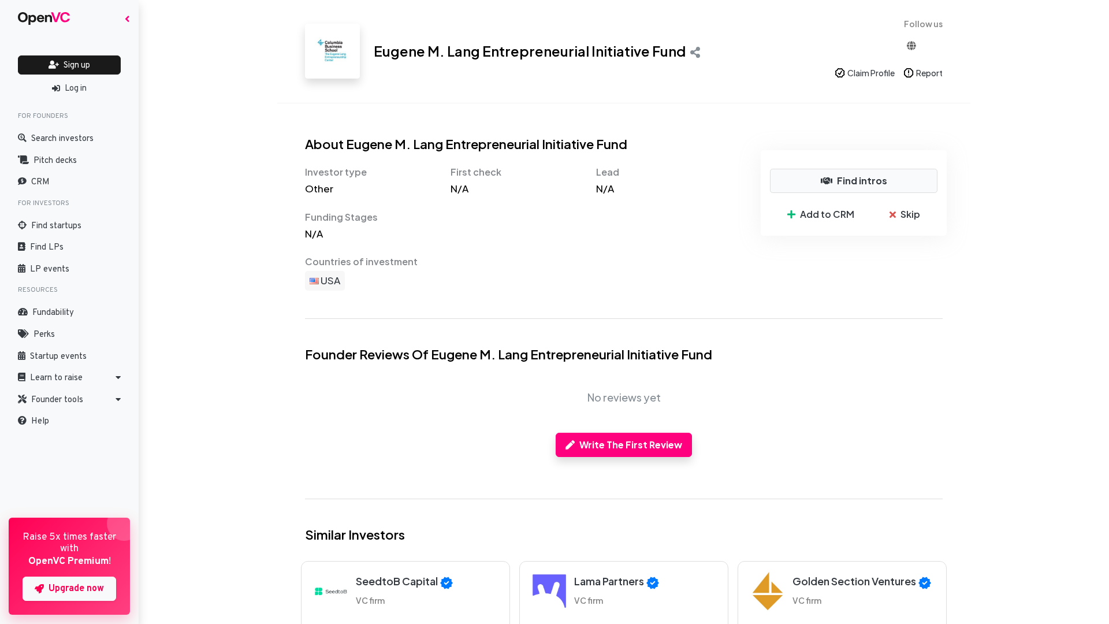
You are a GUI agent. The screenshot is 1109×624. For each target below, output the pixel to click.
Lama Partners (609, 581)
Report (929, 73)
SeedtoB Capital (397, 581)
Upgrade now (76, 589)
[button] (69, 378)
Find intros (862, 180)
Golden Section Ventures (854, 581)
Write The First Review (630, 445)
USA (329, 280)
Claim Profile (871, 73)
